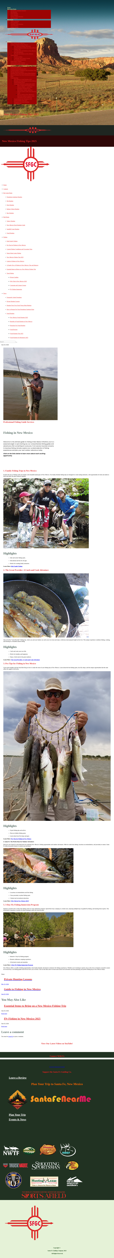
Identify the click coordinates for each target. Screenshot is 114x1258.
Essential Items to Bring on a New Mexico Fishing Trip (35, 1005)
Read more (4, 1013)
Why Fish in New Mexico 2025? (20, 901)
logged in (10, 1036)
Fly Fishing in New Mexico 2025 (22, 1018)
